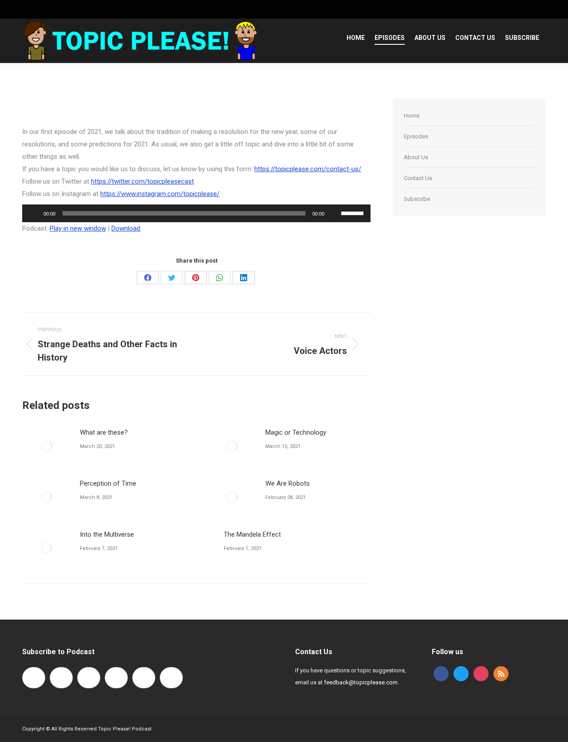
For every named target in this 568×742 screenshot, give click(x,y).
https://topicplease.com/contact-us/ (307, 169)
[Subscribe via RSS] (143, 677)
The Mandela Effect (252, 534)
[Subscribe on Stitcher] (116, 677)
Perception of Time (108, 483)
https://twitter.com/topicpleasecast (142, 181)
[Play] (33, 213)
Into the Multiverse (107, 534)
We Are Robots (287, 483)
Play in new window (78, 228)
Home (411, 115)
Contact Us (418, 178)
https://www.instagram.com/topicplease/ (160, 194)
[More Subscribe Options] (171, 677)
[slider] (353, 212)
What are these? (104, 432)
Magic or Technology (295, 432)
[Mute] (334, 213)
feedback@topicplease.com (361, 682)
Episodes (416, 136)
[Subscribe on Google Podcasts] (61, 677)
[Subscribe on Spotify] (88, 677)
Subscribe (417, 199)
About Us (416, 157)
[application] (196, 213)
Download (125, 228)
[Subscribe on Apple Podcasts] (33, 677)
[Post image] (46, 446)
